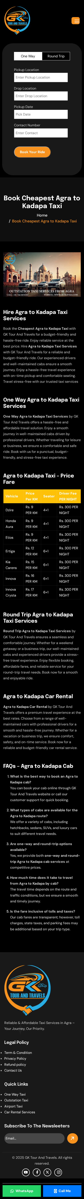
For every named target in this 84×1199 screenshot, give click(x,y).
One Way (28, 56)
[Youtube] (26, 1172)
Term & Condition (18, 1052)
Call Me (65, 1191)
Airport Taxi (13, 1106)
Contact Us (13, 1070)
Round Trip (56, 56)
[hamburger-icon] (76, 20)
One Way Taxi (15, 1094)
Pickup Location (26, 70)
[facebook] (36, 1172)
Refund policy (15, 1064)
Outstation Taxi (16, 1100)
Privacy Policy (15, 1058)
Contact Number (27, 125)
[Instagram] (58, 1172)
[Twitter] (47, 1172)
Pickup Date (23, 106)
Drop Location (25, 88)
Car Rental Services (19, 1112)
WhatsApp (24, 1191)
